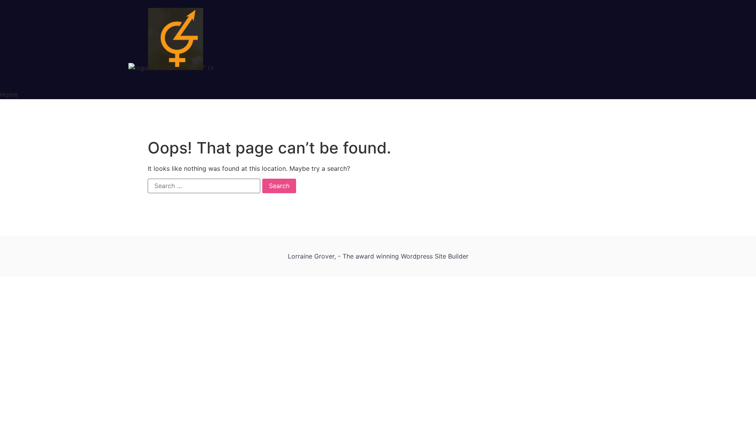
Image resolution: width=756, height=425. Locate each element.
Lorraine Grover (311, 256)
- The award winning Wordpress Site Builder (403, 256)
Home (9, 94)
